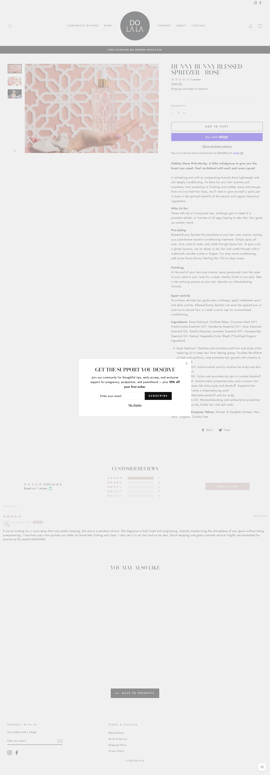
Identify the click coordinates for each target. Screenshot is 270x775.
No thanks (135, 405)
